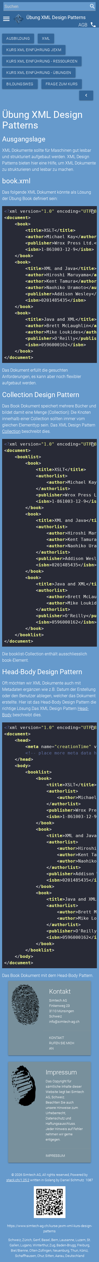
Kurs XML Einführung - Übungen (38, 72)
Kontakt (56, 1038)
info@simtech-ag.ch (64, 1022)
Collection (11, 431)
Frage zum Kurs (62, 84)
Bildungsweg (20, 84)
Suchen (9, 16)
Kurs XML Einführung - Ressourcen (41, 61)
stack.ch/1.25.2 (17, 1180)
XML (46, 38)
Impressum (55, 1156)
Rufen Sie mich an (61, 1045)
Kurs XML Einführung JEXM (33, 50)
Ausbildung (18, 38)
